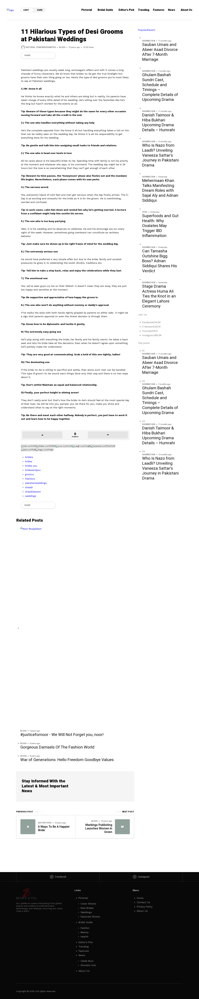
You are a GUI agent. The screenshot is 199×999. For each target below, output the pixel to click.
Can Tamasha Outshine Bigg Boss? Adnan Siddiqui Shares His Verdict (159, 261)
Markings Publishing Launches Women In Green (98, 828)
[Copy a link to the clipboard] (52, 55)
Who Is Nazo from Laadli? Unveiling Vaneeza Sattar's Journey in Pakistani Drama (160, 155)
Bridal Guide (86, 922)
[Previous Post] (27, 826)
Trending (84, 946)
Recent (151, 29)
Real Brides (87, 907)
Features (84, 950)
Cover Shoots (88, 903)
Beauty (85, 932)
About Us (84, 970)
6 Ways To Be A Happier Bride (54, 828)
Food (144, 212)
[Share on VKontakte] (47, 55)
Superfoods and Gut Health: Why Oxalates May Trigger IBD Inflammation (160, 226)
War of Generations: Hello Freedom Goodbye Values (67, 760)
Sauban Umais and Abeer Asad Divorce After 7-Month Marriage (160, 52)
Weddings (86, 912)
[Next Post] (122, 826)
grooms (29, 474)
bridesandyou (33, 470)
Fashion (85, 927)
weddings (30, 496)
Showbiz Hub (148, 40)
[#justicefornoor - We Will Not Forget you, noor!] (75, 628)
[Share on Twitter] (38, 55)
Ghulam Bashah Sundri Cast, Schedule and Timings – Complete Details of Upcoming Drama (160, 87)
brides (28, 461)
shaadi (29, 487)
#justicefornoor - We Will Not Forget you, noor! (62, 735)
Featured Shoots (90, 916)
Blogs (62, 47)
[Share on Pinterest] (42, 55)
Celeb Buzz (87, 960)
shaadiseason (33, 491)
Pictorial (83, 898)
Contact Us (143, 902)
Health (84, 936)
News (82, 955)
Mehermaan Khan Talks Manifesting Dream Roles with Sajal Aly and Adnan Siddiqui (160, 190)
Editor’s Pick (44, 822)
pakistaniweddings (36, 483)
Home (140, 898)
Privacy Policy (144, 906)
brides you (31, 465)
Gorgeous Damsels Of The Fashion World (57, 747)
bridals (29, 457)
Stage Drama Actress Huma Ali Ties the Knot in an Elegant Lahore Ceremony (159, 296)
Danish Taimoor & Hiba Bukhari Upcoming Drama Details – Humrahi (158, 122)
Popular (142, 29)
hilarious (30, 478)
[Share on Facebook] (33, 55)
